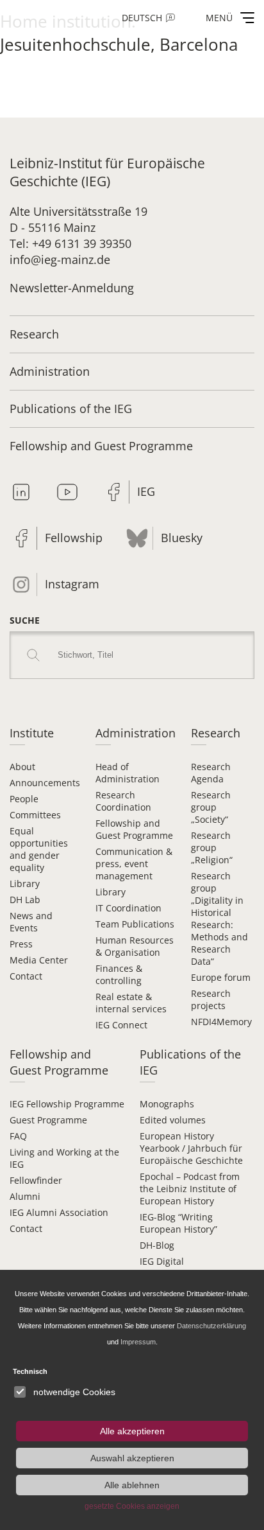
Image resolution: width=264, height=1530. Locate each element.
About (22, 767)
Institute (32, 733)
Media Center (39, 960)
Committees (35, 815)
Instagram (72, 584)
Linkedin (21, 492)
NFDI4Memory (221, 1022)
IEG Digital (162, 1261)
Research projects (211, 999)
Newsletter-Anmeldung (72, 287)
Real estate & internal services (131, 1002)
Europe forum (221, 977)
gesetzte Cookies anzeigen (132, 1506)
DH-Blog (157, 1245)
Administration (50, 371)
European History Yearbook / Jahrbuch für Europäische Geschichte (191, 1148)
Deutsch (142, 18)
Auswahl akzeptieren (132, 1458)
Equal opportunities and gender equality (39, 849)
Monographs (167, 1104)
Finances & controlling (118, 974)
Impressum (138, 1342)
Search (33, 655)
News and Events (31, 922)
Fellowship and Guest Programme (101, 445)
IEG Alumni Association (59, 1212)
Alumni (25, 1196)
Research (34, 334)
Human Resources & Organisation (134, 946)
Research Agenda (211, 773)
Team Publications (134, 924)
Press (21, 944)
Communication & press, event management (133, 863)
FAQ (18, 1136)
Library (25, 883)
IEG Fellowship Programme (67, 1104)
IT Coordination (128, 908)
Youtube (67, 492)
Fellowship (74, 537)
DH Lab (25, 899)
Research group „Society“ (211, 807)
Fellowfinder (36, 1180)
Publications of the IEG (71, 408)
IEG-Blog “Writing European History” (178, 1223)
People (24, 799)
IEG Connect (121, 1025)
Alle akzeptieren (132, 1431)
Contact (26, 976)
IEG (146, 491)
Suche (25, 620)
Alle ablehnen (132, 1485)
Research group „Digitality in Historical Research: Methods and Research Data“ (219, 918)
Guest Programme (48, 1120)
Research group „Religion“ (212, 847)
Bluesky (181, 537)
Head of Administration (127, 773)
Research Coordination (123, 801)
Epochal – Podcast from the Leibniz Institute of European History (190, 1188)
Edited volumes (173, 1120)
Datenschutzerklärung (211, 1326)
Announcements (45, 783)
